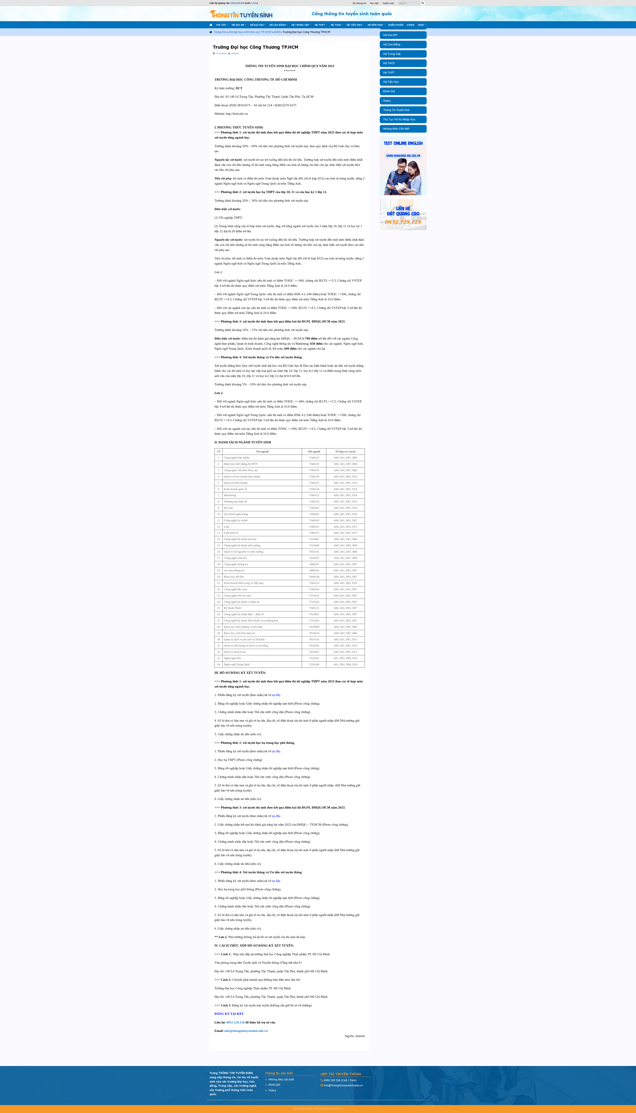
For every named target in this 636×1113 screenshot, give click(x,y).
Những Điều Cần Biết (396, 128)
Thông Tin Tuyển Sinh (396, 110)
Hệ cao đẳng (277, 25)
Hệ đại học (257, 25)
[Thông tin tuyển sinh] (241, 14)
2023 (277, 32)
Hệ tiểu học (354, 25)
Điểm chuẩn (395, 25)
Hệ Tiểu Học (391, 81)
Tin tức (221, 25)
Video (387, 100)
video (410, 25)
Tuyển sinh (388, 3)
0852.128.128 (237, 3)
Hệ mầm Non (375, 25)
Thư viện (374, 3)
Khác (421, 25)
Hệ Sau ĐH (390, 35)
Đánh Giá (389, 91)
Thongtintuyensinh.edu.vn (328, 1108)
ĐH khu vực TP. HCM (258, 32)
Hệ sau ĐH (238, 25)
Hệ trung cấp (300, 25)
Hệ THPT (320, 25)
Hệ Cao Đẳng (391, 44)
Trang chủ (220, 32)
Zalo (254, 3)
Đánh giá (274, 1084)
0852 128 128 (332, 1080)
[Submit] (422, 3)
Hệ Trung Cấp (392, 53)
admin (235, 53)
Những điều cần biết (281, 1079)
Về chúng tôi (359, 3)
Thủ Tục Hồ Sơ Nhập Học (399, 119)
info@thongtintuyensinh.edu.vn (246, 1031)
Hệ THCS (336, 25)
